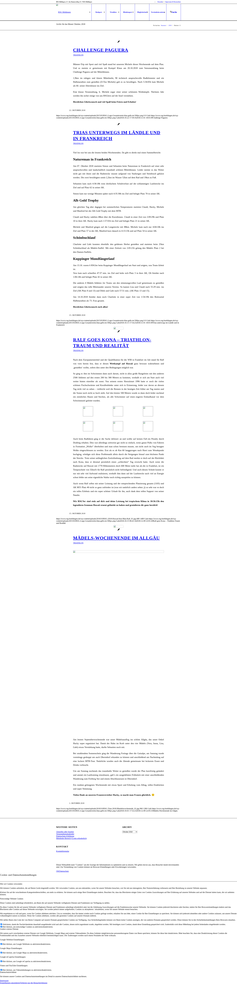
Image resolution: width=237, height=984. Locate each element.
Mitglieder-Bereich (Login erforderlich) (71, 838)
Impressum (4, 981)
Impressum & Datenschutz (173, 2)
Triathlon (78, 55)
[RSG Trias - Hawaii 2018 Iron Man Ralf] (119, 332)
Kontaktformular (62, 851)
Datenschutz (64, 871)
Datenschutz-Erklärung (65, 836)
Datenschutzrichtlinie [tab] (8, 972)
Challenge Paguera (100, 50)
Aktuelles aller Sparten (65, 832)
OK (57, 871)
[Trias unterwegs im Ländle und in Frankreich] (119, 125)
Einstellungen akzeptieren (10, 983)
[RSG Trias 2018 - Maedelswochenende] (119, 530)
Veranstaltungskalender (65, 834)
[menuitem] (160, 1)
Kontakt (160, 2)
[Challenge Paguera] (119, 42)
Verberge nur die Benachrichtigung (33, 983)
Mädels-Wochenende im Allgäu (116, 537)
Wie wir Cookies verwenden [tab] (11, 884)
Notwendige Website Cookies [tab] (11, 899)
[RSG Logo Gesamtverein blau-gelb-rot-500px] (63, 12)
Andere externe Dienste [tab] (9, 929)
